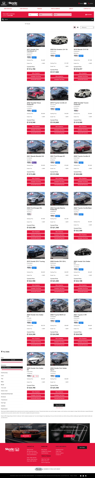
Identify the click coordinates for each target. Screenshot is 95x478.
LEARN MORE (69, 436)
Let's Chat (82, 447)
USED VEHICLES (24, 8)
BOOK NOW (26, 436)
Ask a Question (36, 73)
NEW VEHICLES (8, 8)
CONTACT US (87, 8)
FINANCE (39, 8)
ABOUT (71, 8)
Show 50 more (59, 407)
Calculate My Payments (36, 79)
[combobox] (33, 14)
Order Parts (58, 451)
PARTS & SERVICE (55, 8)
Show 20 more (59, 405)
